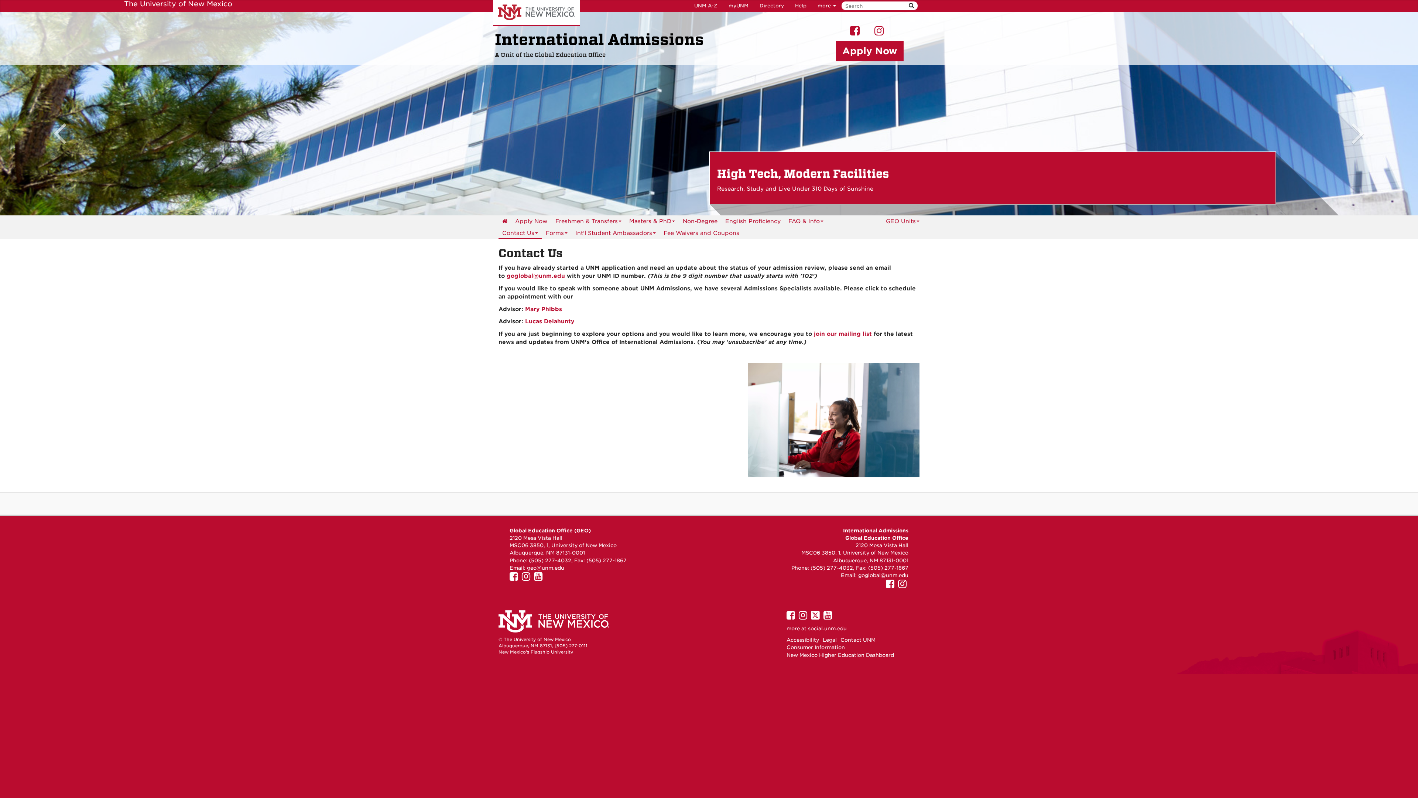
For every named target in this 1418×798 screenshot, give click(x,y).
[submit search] (911, 5)
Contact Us (518, 233)
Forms (555, 233)
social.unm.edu (827, 628)
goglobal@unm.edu (883, 575)
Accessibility (803, 640)
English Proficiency (753, 221)
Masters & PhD (650, 221)
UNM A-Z (705, 5)
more (825, 5)
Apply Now (531, 221)
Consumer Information (816, 647)
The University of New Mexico (536, 13)
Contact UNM (858, 640)
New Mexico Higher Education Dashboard (840, 655)
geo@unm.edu (545, 568)
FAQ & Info (804, 221)
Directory (772, 5)
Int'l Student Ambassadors (613, 233)
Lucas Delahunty (549, 321)
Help (800, 5)
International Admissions (599, 40)
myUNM (739, 5)
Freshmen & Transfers (586, 221)
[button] (106, 113)
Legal (830, 640)
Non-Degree (700, 221)
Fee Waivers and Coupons (701, 233)
